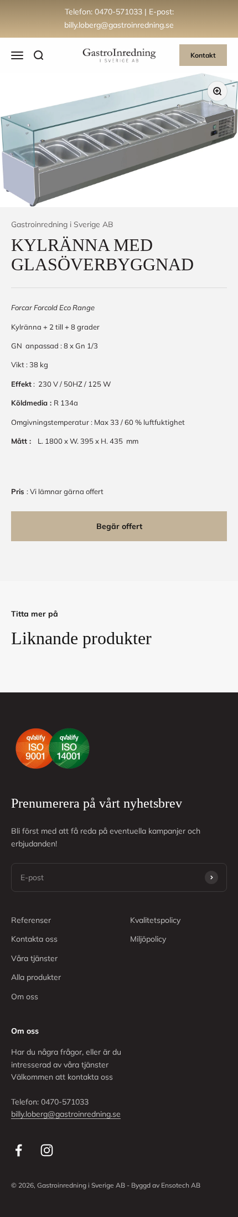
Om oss (24, 997)
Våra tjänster (34, 958)
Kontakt (203, 55)
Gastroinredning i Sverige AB (62, 224)
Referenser (31, 920)
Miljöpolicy (148, 939)
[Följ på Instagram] (46, 1150)
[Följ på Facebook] (18, 1150)
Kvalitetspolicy (155, 920)
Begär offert (119, 526)
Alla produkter (36, 977)
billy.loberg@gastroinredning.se (66, 1114)
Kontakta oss (34, 939)
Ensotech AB (180, 1185)
